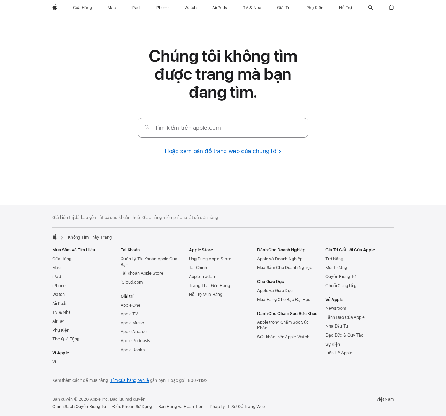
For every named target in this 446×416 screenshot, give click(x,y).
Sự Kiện (332, 344)
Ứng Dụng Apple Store (210, 259)
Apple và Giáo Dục (275, 290)
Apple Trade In (202, 276)
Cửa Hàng (61, 259)
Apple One (130, 305)
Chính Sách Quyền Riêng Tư (79, 406)
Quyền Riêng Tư (340, 276)
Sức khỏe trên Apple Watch (283, 337)
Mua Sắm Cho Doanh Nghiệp (284, 267)
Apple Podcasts (135, 340)
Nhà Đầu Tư (336, 326)
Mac (56, 267)
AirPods (59, 303)
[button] (370, 7)
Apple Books (133, 349)
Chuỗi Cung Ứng (340, 285)
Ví (54, 362)
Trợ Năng (334, 259)
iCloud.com (132, 282)
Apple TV (129, 314)
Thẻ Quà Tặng (65, 339)
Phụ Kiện (60, 330)
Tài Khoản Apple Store (142, 273)
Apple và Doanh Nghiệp (279, 259)
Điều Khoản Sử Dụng (132, 406)
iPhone (59, 285)
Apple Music (132, 323)
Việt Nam (385, 399)
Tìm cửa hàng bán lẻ (129, 380)
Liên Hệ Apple (338, 353)
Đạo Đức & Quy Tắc (344, 335)
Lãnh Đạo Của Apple (345, 317)
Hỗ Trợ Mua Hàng (205, 294)
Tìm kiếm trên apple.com (188, 127)
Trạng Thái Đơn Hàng (209, 285)
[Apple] (54, 237)
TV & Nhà (61, 312)
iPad (56, 276)
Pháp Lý (217, 406)
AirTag (58, 321)
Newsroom (335, 308)
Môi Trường (336, 267)
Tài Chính (198, 267)
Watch (58, 294)
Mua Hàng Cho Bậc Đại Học (283, 299)
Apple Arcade (134, 331)
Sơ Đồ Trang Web (248, 406)
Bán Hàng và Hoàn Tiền (180, 406)
